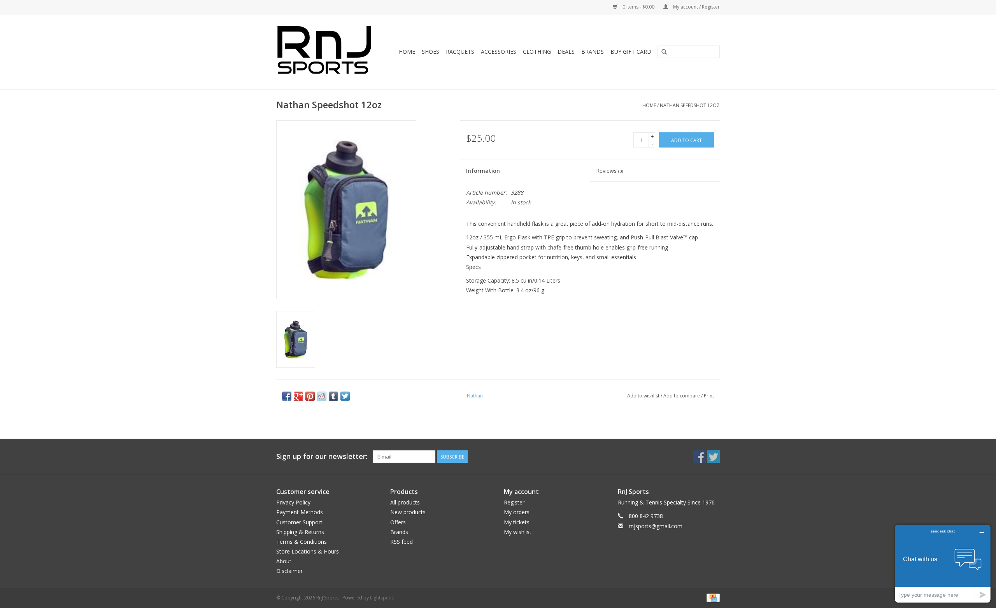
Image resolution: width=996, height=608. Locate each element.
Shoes (430, 51)
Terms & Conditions (301, 541)
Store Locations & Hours (307, 551)
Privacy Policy (293, 502)
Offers (398, 522)
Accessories (498, 51)
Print (709, 395)
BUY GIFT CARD (630, 51)
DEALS (566, 51)
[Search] (664, 52)
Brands (592, 51)
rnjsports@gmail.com (655, 526)
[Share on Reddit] (321, 396)
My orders (517, 512)
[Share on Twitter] (345, 396)
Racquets (460, 51)
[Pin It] (310, 396)
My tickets (517, 522)
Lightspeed (382, 597)
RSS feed (401, 541)
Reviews (609, 170)
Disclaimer (289, 571)
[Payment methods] (712, 597)
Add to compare (682, 395)
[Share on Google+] (298, 396)
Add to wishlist (643, 395)
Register (514, 502)
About (283, 561)
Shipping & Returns (300, 532)
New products (408, 512)
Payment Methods (299, 512)
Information (483, 170)
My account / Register (696, 7)
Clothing (537, 51)
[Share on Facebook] (286, 396)
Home (407, 51)
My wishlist (517, 532)
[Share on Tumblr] (333, 396)
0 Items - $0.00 (638, 7)
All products (405, 502)
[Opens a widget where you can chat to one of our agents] (942, 563)
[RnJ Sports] (326, 51)
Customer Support (299, 522)
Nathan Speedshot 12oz (690, 105)
